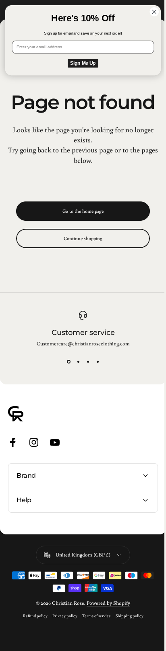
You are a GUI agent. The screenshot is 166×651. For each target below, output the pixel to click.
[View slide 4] (97, 361)
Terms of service (93, 635)
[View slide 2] (78, 361)
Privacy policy (61, 635)
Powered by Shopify (105, 622)
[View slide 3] (88, 361)
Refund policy (32, 635)
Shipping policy (126, 635)
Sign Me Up (82, 63)
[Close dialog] (154, 11)
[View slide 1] (68, 361)
